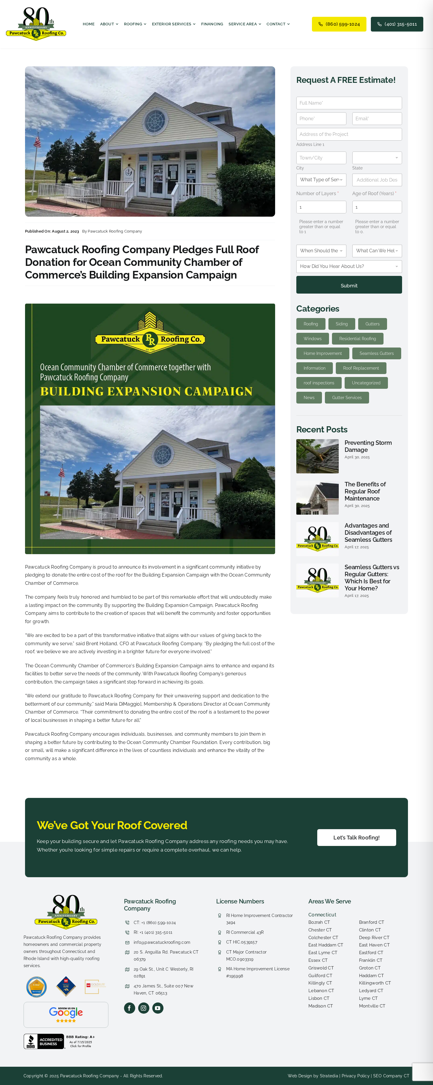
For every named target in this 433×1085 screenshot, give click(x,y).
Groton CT (370, 968)
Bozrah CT (319, 922)
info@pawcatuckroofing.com (162, 942)
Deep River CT (374, 937)
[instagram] (143, 1008)
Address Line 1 (310, 144)
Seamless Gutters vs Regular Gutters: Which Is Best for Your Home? (372, 578)
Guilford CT (320, 975)
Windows (313, 338)
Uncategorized (366, 383)
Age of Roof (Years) (374, 193)
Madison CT (320, 1006)
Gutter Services (347, 397)
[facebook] (129, 1008)
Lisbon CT (318, 998)
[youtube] (157, 1008)
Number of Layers (317, 193)
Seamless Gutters (377, 353)
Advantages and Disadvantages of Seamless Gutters (368, 532)
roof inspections (319, 383)
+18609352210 (139, 899)
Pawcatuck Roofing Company (115, 231)
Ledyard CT (371, 990)
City (300, 168)
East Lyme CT (322, 952)
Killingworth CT (375, 983)
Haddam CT (371, 975)
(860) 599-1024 (343, 24)
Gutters (373, 324)
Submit (349, 286)
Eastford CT (371, 952)
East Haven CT (374, 945)
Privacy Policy (356, 1076)
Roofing (311, 324)
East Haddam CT (325, 945)
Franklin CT (371, 960)
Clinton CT (370, 930)
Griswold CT (321, 968)
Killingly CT (320, 983)
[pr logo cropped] (36, 9)
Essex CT (318, 960)
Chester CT (320, 930)
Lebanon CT (321, 990)
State (357, 168)
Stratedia (329, 1076)
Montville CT (372, 1006)
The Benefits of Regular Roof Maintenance (365, 491)
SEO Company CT (391, 1076)
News (309, 397)
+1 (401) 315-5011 (156, 932)
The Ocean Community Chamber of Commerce (78, 666)
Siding (342, 324)
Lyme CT (368, 998)
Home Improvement (323, 353)
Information (314, 368)
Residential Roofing (357, 338)
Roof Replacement (361, 368)
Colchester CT (323, 937)
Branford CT (371, 922)
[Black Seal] (60, 1036)
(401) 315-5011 (401, 24)
